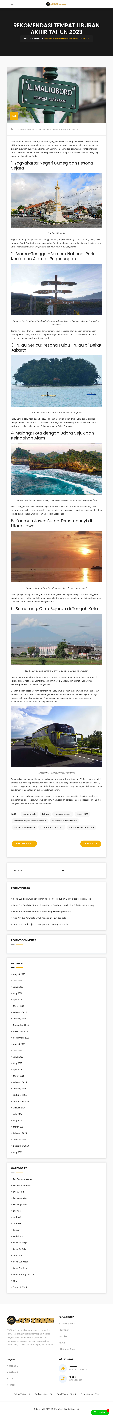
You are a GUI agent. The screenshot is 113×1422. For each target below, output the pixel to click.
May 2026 (17, 993)
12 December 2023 (22, 129)
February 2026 (20, 1012)
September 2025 (21, 1037)
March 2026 (19, 1006)
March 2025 (18, 1076)
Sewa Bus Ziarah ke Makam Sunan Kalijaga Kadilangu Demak (42, 911)
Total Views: (63, 1394)
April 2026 (17, 999)
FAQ (62, 1342)
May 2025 (17, 1063)
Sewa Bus (17, 1255)
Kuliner (62, 129)
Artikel (63, 1336)
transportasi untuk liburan (52, 827)
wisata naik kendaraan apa (81, 827)
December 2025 (21, 1025)
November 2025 (20, 1031)
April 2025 (17, 1069)
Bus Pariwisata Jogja (22, 1179)
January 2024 (19, 1139)
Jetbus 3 (17, 1217)
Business (54, 129)
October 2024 (20, 1095)
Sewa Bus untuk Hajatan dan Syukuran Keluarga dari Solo (40, 924)
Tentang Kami (67, 1323)
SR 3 (15, 1280)
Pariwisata (72, 129)
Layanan (64, 1330)
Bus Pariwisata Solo (22, 1185)
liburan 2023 (82, 814)
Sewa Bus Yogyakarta (23, 1274)
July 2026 (17, 980)
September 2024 (21, 1101)
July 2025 (17, 1050)
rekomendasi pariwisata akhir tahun (30, 820)
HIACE (11, 1385)
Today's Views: (42, 1394)
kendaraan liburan (63, 814)
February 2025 (20, 1082)
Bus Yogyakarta (20, 1204)
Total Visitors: (87, 1394)
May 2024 (18, 1120)
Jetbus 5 (17, 1223)
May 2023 (17, 1152)
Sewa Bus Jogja (20, 1261)
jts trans (45, 814)
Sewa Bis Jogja (20, 1242)
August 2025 (19, 1044)
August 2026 (19, 974)
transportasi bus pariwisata (64, 820)
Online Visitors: (21, 1394)
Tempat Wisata (20, 1287)
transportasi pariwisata (24, 827)
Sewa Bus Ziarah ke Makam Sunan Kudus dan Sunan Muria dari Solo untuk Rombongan (54, 905)
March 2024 (19, 1126)
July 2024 (17, 1114)
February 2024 (20, 1133)
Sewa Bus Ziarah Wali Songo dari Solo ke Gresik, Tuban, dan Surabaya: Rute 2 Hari (52, 898)
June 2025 (18, 1057)
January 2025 (19, 1088)
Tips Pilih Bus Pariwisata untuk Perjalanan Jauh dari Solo (39, 918)
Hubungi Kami (67, 1349)
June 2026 (18, 987)
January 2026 (19, 1018)
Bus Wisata (18, 1191)
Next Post (89, 843)
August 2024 (19, 1107)
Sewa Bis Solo (19, 1249)
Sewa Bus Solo (20, 1268)
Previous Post (25, 843)
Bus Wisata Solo (20, 1198)
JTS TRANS (40, 129)
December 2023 (21, 1146)
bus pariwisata (29, 814)
